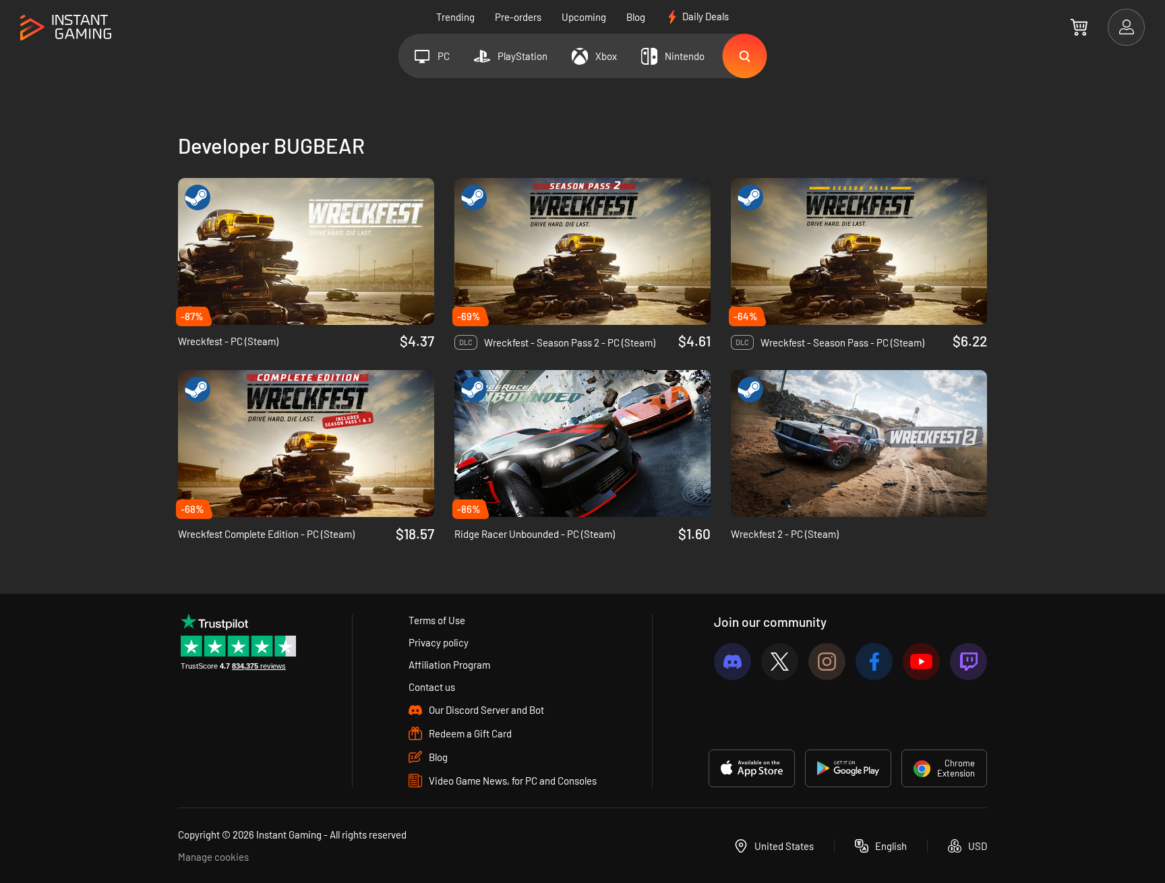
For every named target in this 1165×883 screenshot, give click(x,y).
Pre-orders (518, 17)
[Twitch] (968, 661)
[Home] (65, 28)
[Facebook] (874, 661)
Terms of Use (437, 620)
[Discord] (732, 661)
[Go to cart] (1079, 27)
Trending (455, 17)
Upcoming (584, 17)
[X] (779, 661)
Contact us (432, 687)
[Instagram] (826, 661)
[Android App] (848, 768)
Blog (635, 17)
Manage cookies (213, 857)
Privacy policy (439, 642)
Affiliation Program (449, 665)
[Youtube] (921, 661)
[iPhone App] (752, 768)
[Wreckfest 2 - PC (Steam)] (859, 443)
